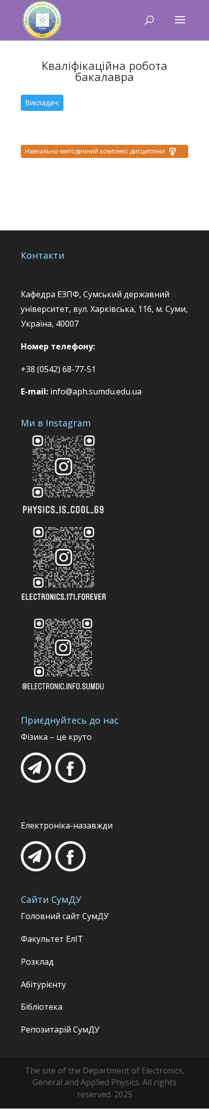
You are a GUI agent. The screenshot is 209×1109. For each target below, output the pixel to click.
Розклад (37, 961)
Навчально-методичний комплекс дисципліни (95, 151)
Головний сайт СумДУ (65, 916)
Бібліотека (41, 1006)
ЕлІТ (73, 938)
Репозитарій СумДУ (60, 1029)
